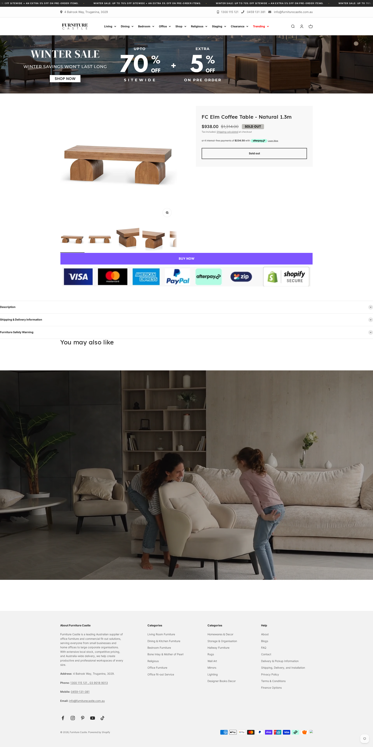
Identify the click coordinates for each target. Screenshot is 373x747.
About (265, 634)
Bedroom (144, 26)
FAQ (263, 647)
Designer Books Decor (221, 681)
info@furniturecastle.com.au (293, 12)
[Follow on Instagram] (72, 718)
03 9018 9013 (99, 682)
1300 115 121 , (80, 682)
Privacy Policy (270, 674)
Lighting (212, 674)
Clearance (237, 26)
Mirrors (211, 667)
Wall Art (212, 661)
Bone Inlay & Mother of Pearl (165, 654)
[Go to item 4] (154, 240)
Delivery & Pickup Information (280, 661)
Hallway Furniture (218, 647)
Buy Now (186, 258)
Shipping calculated (227, 131)
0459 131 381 (256, 12)
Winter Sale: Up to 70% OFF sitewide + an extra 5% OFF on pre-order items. (149, 3)
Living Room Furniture (161, 634)
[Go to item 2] (100, 240)
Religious (197, 26)
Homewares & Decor (220, 634)
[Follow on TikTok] (102, 718)
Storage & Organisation (222, 641)
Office (163, 26)
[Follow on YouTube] (92, 718)
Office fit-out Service (160, 674)
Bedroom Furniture (159, 647)
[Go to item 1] (72, 240)
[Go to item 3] (127, 240)
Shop (178, 26)
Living (108, 26)
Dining (125, 26)
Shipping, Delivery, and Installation (283, 667)
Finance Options (271, 687)
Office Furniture (157, 667)
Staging (217, 26)
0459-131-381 (80, 691)
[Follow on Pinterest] (82, 718)
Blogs (264, 641)
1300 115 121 (229, 12)
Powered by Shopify (99, 732)
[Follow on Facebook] (62, 718)
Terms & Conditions (273, 681)
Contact (266, 654)
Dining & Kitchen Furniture (163, 641)
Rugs (210, 654)
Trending (259, 26)
